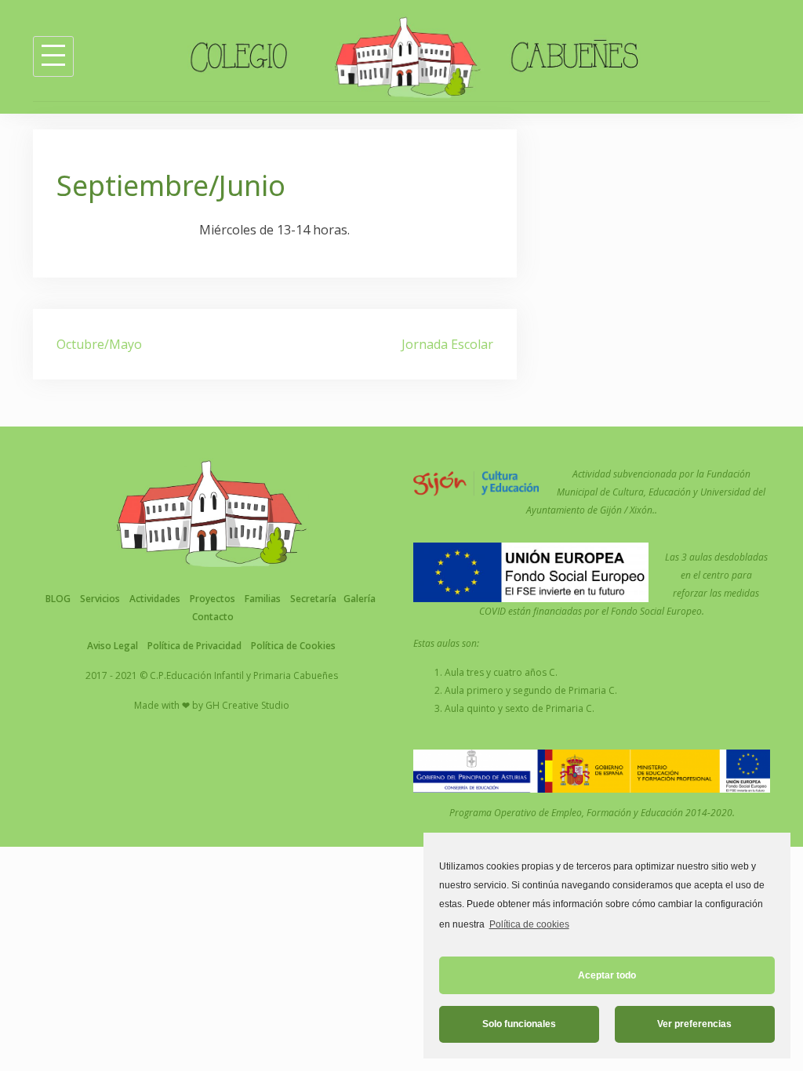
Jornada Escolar (447, 344)
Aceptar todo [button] (607, 975)
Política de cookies (529, 924)
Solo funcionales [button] (519, 1023)
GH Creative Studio (247, 705)
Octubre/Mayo (99, 344)
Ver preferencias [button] (694, 1023)
